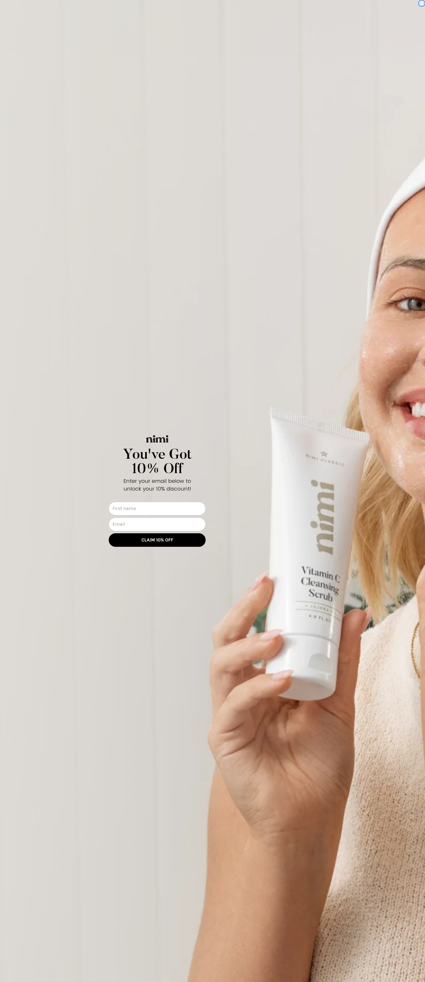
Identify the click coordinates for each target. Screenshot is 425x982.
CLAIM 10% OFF (157, 540)
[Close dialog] (421, 3)
